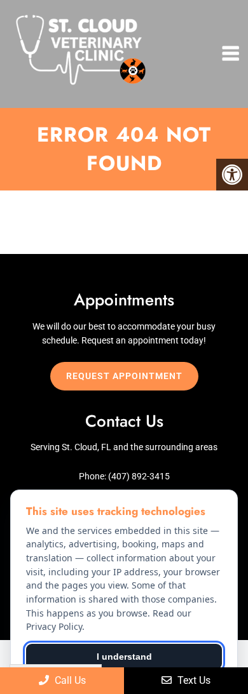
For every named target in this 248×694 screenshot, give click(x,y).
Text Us (192, 680)
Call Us (69, 680)
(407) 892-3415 (139, 476)
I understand (124, 656)
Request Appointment (124, 376)
